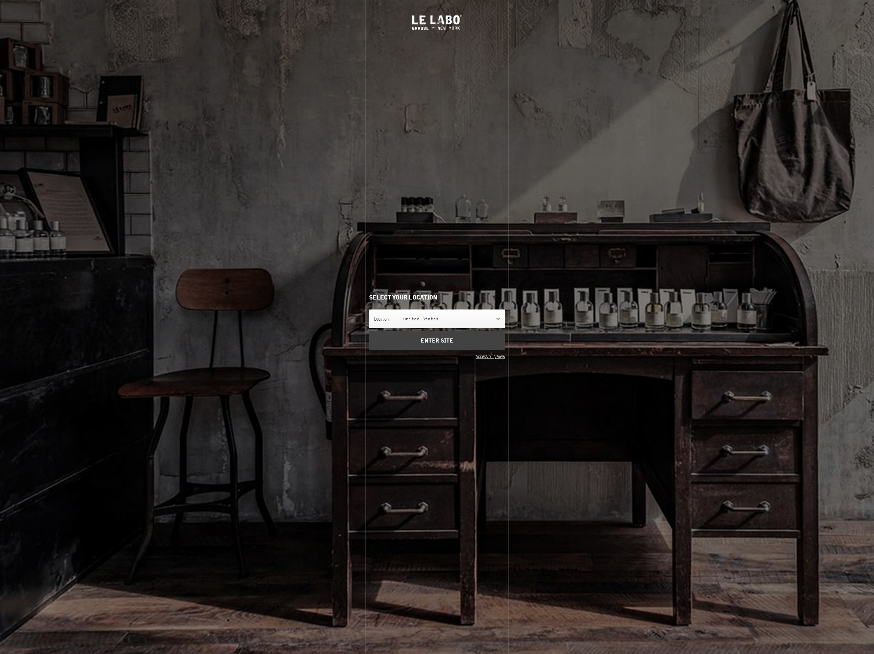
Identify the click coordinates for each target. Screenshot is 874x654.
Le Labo (437, 22)
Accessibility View (490, 356)
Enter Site (437, 340)
